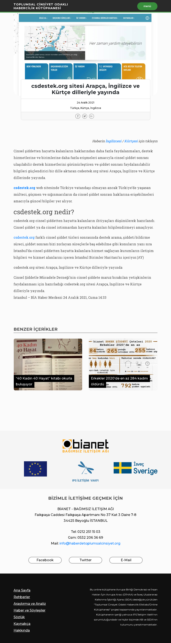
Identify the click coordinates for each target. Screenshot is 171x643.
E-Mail (126, 560)
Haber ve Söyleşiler (29, 610)
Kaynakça (22, 624)
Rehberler (22, 597)
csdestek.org (24, 237)
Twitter (85, 560)
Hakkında (22, 630)
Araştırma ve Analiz (30, 604)
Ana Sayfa (22, 590)
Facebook (45, 560)
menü (147, 6)
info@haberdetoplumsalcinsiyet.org (89, 543)
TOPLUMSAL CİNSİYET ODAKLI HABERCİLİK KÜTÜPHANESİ (41, 6)
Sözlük (19, 617)
